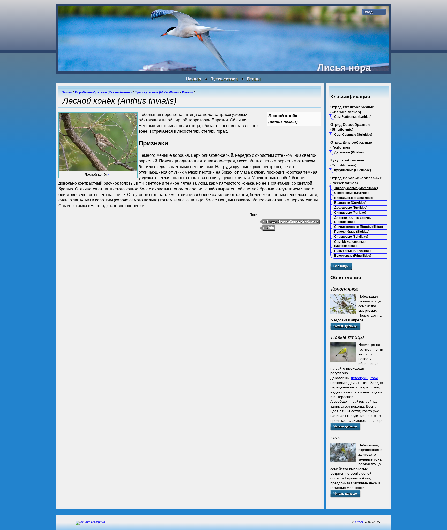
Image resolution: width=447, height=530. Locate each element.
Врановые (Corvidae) (350, 203)
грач (374, 378)
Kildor (359, 522)
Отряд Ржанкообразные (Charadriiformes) (352, 109)
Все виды (340, 266)
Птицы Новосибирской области (292, 221)
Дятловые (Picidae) (349, 152)
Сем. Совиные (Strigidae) (353, 134)
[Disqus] (189, 437)
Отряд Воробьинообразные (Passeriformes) (356, 180)
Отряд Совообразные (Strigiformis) (350, 126)
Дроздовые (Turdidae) (350, 207)
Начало (193, 79)
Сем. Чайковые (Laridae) (352, 117)
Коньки (187, 92)
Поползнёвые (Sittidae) (351, 231)
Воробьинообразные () (103, 92)
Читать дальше (345, 326)
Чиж (336, 437)
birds (270, 228)
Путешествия (224, 79)
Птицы (254, 79)
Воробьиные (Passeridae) (353, 198)
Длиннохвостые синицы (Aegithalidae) (352, 220)
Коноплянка (344, 289)
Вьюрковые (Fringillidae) (352, 256)
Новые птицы (347, 337)
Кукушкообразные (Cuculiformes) (347, 162)
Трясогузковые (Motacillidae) (356, 188)
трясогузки (359, 378)
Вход (368, 12)
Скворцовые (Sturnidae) (352, 193)
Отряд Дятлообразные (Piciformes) (351, 144)
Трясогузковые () (157, 92)
